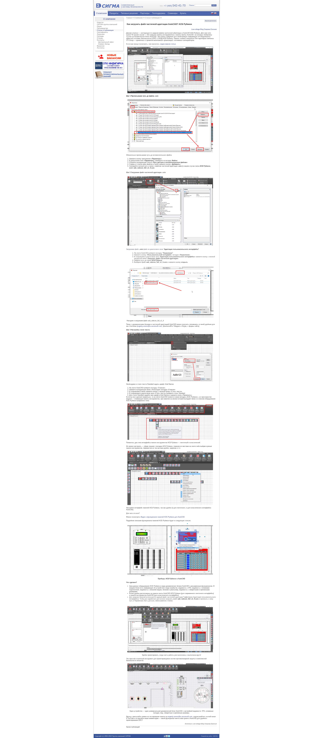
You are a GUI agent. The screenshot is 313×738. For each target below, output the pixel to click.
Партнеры (145, 13)
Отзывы (100, 38)
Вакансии (100, 46)
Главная (129, 18)
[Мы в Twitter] (169, 737)
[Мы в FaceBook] (164, 737)
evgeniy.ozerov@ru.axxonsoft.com (149, 326)
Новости (100, 22)
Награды (100, 36)
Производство (102, 28)
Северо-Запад (104, 44)
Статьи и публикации (105, 30)
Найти (214, 5)
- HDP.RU (215, 736)
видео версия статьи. (168, 44)
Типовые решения (129, 13)
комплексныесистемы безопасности (132, 6)
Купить (183, 13)
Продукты (113, 13)
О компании (101, 13)
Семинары (173, 13)
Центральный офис (106, 42)
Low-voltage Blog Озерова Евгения (204, 29)
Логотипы (100, 48)
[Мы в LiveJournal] (167, 737)
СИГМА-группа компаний (107, 24)
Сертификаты (102, 32)
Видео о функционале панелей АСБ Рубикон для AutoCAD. (163, 517)
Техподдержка (158, 13)
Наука (99, 26)
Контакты (100, 40)
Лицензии (101, 34)
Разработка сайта (206, 736)
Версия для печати (210, 20)
